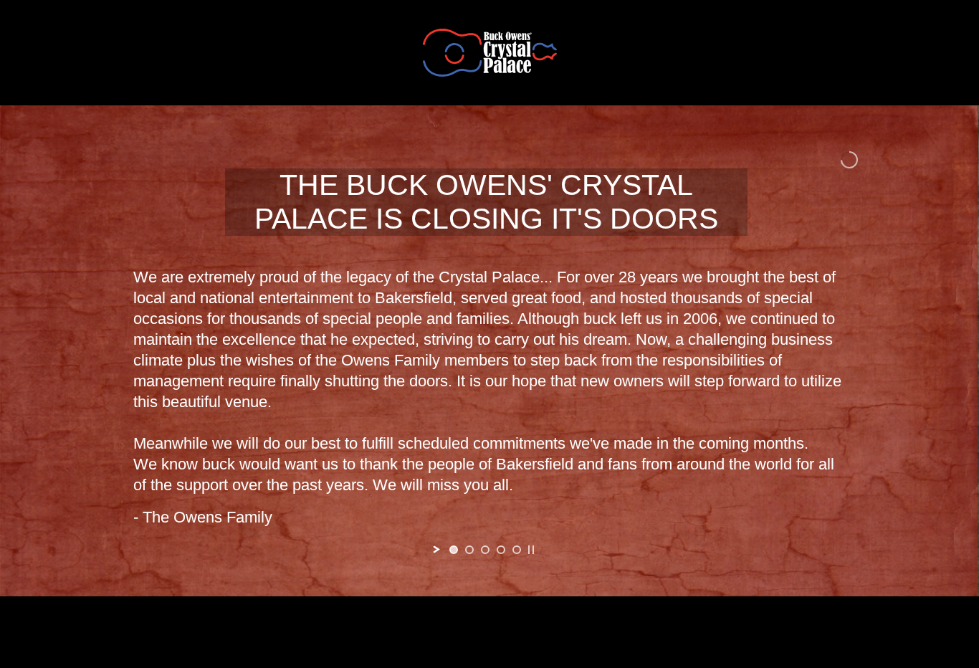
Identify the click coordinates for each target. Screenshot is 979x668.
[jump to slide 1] (453, 549)
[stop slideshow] (531, 549)
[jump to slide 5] (516, 549)
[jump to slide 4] (501, 549)
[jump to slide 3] (485, 549)
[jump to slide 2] (469, 549)
